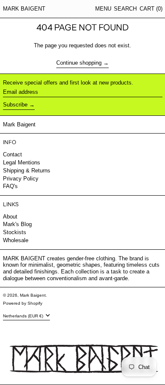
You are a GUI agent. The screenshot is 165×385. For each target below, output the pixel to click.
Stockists (14, 232)
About (10, 216)
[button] (125, 9)
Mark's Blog (17, 224)
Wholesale (15, 240)
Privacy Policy (20, 178)
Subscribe (15, 104)
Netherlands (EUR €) (23, 316)
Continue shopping (79, 63)
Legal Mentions (21, 162)
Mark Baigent (24, 8)
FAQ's (10, 186)
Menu (103, 8)
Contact (12, 154)
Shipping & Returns (26, 170)
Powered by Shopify (22, 303)
